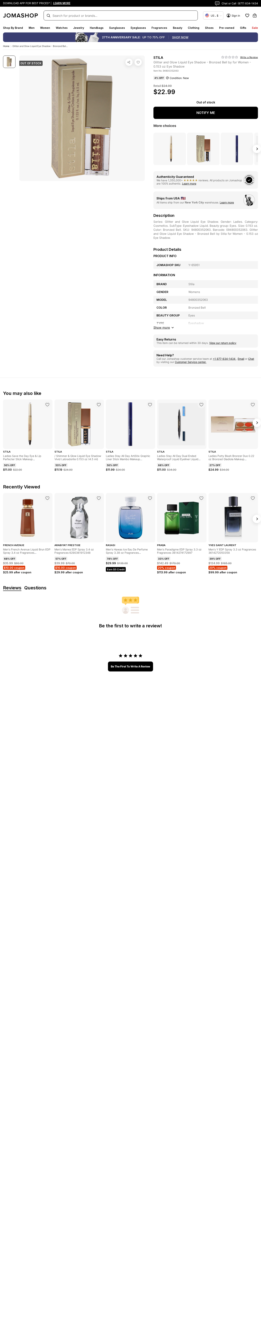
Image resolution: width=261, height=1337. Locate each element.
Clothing (193, 27)
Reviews (12, 588)
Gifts (243, 27)
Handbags (97, 27)
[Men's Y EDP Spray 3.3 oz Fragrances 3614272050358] (252, 498)
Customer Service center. (190, 362)
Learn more (189, 183)
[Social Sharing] (129, 62)
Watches (62, 27)
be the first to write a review (130, 666)
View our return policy (222, 343)
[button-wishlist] (247, 15)
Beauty (177, 27)
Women (45, 27)
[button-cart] (254, 15)
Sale (255, 27)
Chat (251, 358)
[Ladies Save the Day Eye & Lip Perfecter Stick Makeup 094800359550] (47, 404)
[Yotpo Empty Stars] (229, 57)
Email (241, 358)
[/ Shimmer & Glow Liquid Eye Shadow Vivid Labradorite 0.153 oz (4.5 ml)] (98, 404)
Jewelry (78, 27)
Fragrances (159, 27)
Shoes (209, 27)
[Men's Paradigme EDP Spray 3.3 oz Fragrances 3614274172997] (201, 498)
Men (32, 27)
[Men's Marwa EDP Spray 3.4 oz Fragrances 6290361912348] (98, 498)
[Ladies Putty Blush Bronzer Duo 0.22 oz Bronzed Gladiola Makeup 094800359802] (252, 404)
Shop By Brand (13, 27)
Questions (35, 588)
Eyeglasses (138, 27)
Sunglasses (117, 27)
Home (6, 46)
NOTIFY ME (205, 113)
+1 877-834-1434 (224, 358)
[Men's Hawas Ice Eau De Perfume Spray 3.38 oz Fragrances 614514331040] (150, 498)
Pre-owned (226, 27)
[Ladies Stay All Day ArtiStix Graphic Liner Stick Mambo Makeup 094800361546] (150, 404)
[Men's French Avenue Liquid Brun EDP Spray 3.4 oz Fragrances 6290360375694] (47, 498)
